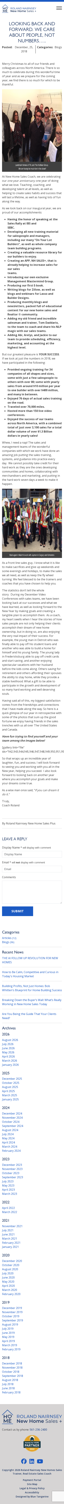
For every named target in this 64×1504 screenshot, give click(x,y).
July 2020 (7, 1273)
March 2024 (9, 1146)
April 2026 (8, 1056)
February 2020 (11, 1294)
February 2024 (11, 1151)
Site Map (32, 1484)
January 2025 (10, 1099)
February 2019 (11, 1349)
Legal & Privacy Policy (32, 1488)
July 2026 (7, 1044)
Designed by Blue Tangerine (32, 1496)
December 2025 (12, 1079)
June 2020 (8, 1277)
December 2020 (12, 1261)
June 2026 (8, 1048)
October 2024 (10, 1122)
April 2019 (8, 1341)
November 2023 (12, 1169)
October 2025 (10, 1083)
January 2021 (10, 1247)
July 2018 (7, 1384)
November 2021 (12, 1226)
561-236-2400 (38, 1429)
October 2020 (10, 1265)
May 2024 (8, 1138)
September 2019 (12, 1320)
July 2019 (7, 1329)
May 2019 (8, 1337)
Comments (9, 877)
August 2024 (10, 1130)
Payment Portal (32, 1480)
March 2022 (9, 1212)
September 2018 (12, 1376)
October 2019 (10, 1316)
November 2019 (12, 1312)
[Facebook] (24, 1461)
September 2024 (12, 1126)
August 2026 (10, 1040)
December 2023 (12, 1165)
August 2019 (10, 1324)
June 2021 (8, 1234)
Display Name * (12, 847)
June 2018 (8, 1388)
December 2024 (12, 1113)
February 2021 (11, 1243)
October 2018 (10, 1372)
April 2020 (8, 1286)
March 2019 (9, 1345)
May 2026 (8, 1052)
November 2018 (12, 1367)
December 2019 (12, 1308)
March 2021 (9, 1238)
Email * (6, 862)
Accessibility (32, 1492)
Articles (9, 938)
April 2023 (8, 1190)
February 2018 (11, 1392)
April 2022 (8, 1208)
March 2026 (9, 1060)
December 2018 (12, 1363)
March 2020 (9, 1290)
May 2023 (8, 1185)
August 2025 (10, 1087)
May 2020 (8, 1282)
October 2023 (10, 1173)
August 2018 (10, 1380)
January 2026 (10, 1065)
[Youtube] (40, 1461)
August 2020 (10, 1269)
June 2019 (8, 1333)
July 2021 (7, 1230)
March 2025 (9, 1095)
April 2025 (8, 1091)
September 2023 (12, 1177)
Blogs (8, 942)
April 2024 (8, 1142)
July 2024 (7, 1134)
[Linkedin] (31, 1461)
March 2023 (9, 1194)
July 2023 (7, 1181)
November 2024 (12, 1118)
